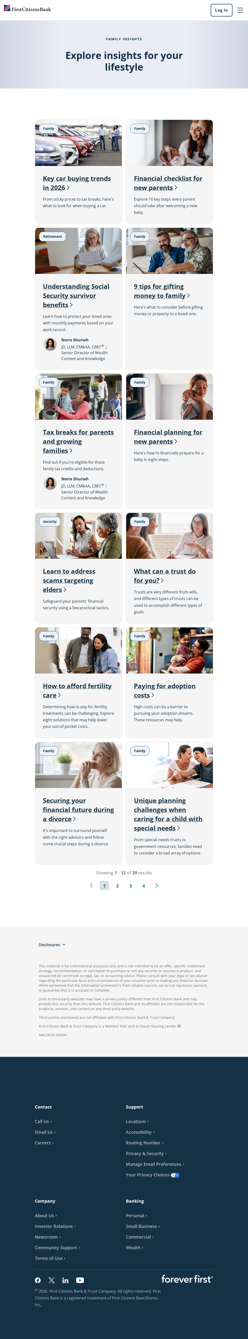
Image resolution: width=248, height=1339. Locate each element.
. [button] (41, 1305)
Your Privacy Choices (148, 1175)
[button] (91, 885)
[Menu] (240, 10)
